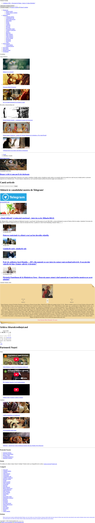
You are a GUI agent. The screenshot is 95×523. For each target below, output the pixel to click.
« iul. (1, 343)
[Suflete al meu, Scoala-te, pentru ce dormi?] (16, 395)
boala (7, 517)
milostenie (81, 517)
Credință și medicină (11, 30)
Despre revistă (9, 11)
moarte (88, 517)
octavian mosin (92, 517)
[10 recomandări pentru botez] (16, 428)
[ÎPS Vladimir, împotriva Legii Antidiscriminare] (16, 379)
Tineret (7, 31)
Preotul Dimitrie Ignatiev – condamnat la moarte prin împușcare (18, 120)
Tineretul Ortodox (7, 452)
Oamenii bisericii (10, 46)
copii (26, 517)
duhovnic (39, 517)
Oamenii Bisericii (7, 489)
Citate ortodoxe (9, 37)
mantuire (78, 517)
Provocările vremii (10, 28)
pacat (4, 518)
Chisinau (23, 517)
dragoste (36, 517)
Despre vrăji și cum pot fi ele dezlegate (14, 174)
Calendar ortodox (10, 16)
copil (28, 517)
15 (9, 337)
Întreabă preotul (6, 50)
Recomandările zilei (4, 202)
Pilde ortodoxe (9, 34)
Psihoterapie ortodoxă (8, 498)
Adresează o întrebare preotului (7, 5)
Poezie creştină (9, 38)
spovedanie (38, 518)
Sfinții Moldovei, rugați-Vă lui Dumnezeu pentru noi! (15, 367)
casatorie (12, 517)
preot (16, 518)
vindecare (51, 518)
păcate (18, 518)
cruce (34, 517)
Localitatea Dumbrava (8, 456)
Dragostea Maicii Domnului (9, 87)
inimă (65, 517)
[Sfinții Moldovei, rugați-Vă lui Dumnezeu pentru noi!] (16, 364)
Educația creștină (7, 479)
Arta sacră (5, 469)
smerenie (34, 518)
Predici (7, 22)
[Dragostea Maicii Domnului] (16, 84)
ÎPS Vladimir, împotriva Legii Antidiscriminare (14, 382)
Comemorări (6, 475)
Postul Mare (9, 20)
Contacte (8, 14)
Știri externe (6, 49)
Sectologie (8, 41)
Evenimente (6, 51)
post (11, 518)
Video (7, 42)
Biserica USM (6, 455)
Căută (16, 186)
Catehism (8, 24)
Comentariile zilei (10, 18)
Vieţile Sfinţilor (6, 511)
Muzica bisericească (7, 488)
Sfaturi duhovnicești (10, 19)
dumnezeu (43, 517)
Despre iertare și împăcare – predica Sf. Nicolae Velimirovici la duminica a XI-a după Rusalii (24, 135)
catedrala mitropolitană (18, 517)
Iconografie (5, 484)
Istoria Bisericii (6, 487)
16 (10, 337)
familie (49, 517)
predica (13, 518)
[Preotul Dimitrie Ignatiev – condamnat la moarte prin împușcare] (16, 117)
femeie (56, 517)
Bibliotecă (5, 15)
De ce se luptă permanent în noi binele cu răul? (14, 102)
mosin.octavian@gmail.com (50, 464)
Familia (7, 23)
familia (46, 517)
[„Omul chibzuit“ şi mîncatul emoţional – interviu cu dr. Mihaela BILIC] (13, 213)
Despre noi (5, 10)
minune (85, 517)
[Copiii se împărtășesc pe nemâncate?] (16, 412)
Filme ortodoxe (9, 35)
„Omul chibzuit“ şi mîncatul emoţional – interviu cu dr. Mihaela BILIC (27, 218)
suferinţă (42, 518)
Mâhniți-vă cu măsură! (8, 72)
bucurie (9, 517)
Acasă (4, 154)
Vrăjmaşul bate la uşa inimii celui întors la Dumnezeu (15, 150)
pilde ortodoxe (7, 518)
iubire (67, 517)
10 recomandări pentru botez (9, 430)
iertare (62, 517)
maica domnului (71, 517)
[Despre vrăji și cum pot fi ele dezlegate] (13, 169)
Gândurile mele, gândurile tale (14, 249)
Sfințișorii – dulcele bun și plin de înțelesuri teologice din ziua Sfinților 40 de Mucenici (23, 445)
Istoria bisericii (6, 43)
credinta (31, 517)
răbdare (24, 518)
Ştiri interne (5, 47)
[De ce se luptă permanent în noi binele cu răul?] (16, 99)
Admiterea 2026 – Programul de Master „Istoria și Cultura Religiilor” (19, 3)
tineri (47, 518)
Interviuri (8, 26)
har (57, 517)
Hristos (60, 517)
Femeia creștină (6, 481)
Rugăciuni (8, 39)
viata (49, 518)
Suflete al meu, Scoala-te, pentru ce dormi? (13, 397)
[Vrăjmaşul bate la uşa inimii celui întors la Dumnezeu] (16, 148)
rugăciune (21, 518)
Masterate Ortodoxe (7, 458)
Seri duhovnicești (7, 503)
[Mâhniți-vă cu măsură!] (16, 69)
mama (75, 517)
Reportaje (8, 32)
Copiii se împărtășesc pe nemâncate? (11, 415)
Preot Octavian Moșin (8, 454)
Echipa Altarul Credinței (11, 12)
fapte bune (52, 517)
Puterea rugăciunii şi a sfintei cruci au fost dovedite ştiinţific (26, 235)
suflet (45, 518)
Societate (8, 27)
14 (7, 337)
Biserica (4, 517)
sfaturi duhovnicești (29, 518)
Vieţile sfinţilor (9, 45)
